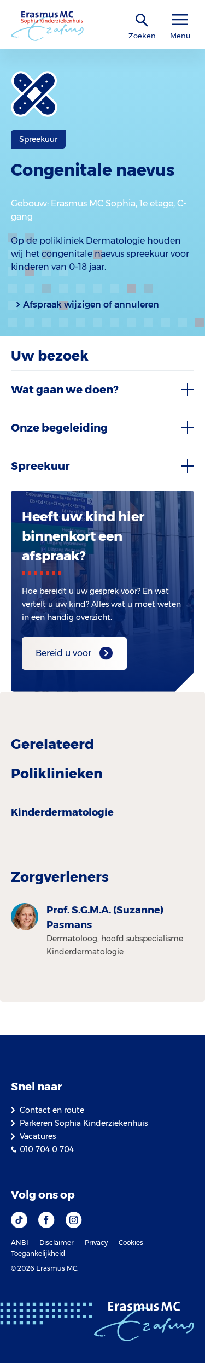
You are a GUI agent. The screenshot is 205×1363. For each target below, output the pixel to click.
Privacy (96, 1242)
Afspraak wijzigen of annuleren (91, 304)
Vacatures (38, 1136)
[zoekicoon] (142, 20)
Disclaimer (56, 1242)
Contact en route (52, 1110)
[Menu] (180, 20)
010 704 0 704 (47, 1149)
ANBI (19, 1242)
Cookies (131, 1242)
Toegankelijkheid (38, 1253)
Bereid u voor (63, 653)
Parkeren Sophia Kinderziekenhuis (84, 1123)
